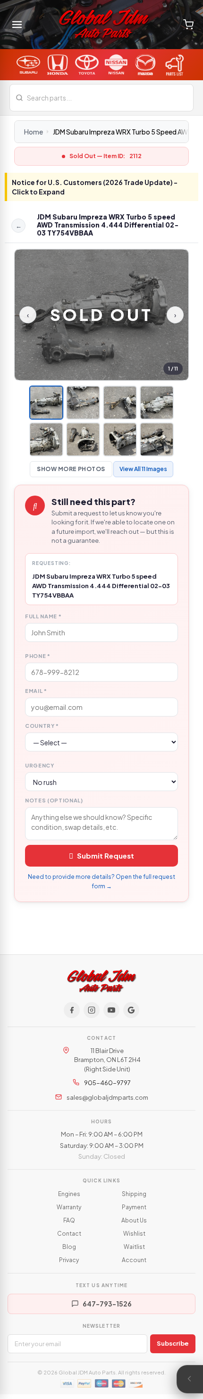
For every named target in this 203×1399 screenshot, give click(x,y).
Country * (42, 726)
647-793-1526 (107, 1303)
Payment (134, 1207)
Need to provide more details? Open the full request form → (101, 881)
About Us (134, 1220)
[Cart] (188, 24)
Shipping (134, 1193)
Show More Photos (71, 468)
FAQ (69, 1220)
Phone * (38, 656)
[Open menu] (17, 24)
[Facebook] (72, 1010)
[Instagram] (92, 1010)
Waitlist (134, 1246)
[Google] (131, 1010)
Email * (36, 691)
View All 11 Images (143, 468)
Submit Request (105, 855)
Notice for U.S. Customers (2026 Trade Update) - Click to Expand (95, 187)
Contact (69, 1233)
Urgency (39, 765)
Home (33, 131)
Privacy (69, 1260)
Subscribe (173, 1343)
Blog (69, 1246)
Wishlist (134, 1233)
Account (134, 1260)
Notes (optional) (54, 800)
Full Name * (43, 616)
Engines (69, 1193)
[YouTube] (111, 1010)
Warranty (69, 1207)
